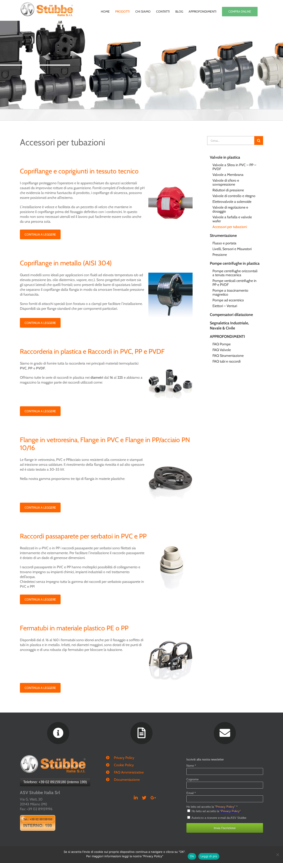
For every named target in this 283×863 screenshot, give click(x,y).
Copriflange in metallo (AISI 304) (66, 263)
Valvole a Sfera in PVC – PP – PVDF (234, 167)
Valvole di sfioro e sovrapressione (225, 182)
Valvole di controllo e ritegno (233, 196)
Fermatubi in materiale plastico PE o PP (74, 628)
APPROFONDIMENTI (227, 336)
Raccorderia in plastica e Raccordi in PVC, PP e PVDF (92, 351)
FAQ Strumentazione (228, 356)
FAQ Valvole (221, 350)
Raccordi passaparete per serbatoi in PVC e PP (83, 536)
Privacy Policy (124, 758)
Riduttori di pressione (228, 190)
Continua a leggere (40, 234)
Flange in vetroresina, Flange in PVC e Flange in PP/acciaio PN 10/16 (105, 444)
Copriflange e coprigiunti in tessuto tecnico (79, 171)
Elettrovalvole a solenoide (231, 202)
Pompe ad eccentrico (228, 300)
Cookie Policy (124, 765)
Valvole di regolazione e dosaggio (230, 209)
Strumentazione (223, 235)
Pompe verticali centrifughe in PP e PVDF (234, 283)
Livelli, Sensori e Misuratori (232, 249)
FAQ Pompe (221, 344)
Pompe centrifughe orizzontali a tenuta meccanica (234, 273)
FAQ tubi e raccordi (226, 361)
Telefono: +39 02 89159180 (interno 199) (55, 782)
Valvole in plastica (225, 157)
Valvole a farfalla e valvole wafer (232, 219)
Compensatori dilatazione (231, 314)
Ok (192, 856)
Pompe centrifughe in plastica (235, 263)
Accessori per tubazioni (229, 227)
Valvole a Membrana (227, 175)
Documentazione (127, 779)
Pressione (219, 255)
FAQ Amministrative (129, 772)
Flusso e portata (224, 243)
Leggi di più (209, 856)
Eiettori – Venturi (224, 306)
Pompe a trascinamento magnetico (230, 292)
